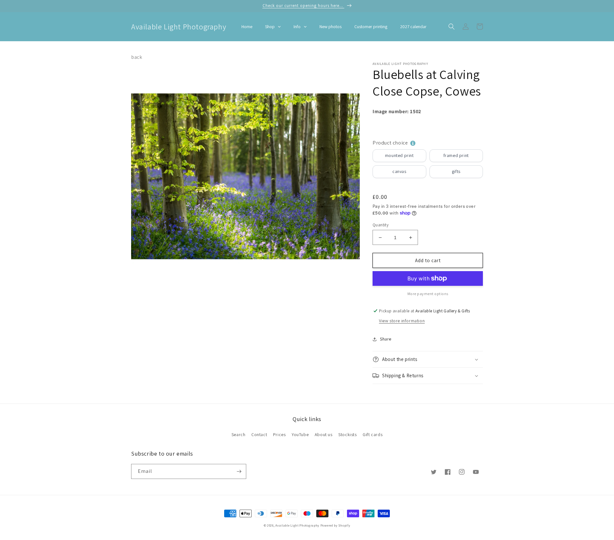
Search (239, 434)
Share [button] (385, 339)
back (136, 57)
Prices (279, 434)
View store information (402, 321)
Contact (259, 434)
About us (324, 434)
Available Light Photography (297, 525)
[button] (452, 27)
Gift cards (372, 434)
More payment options (427, 293)
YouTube (300, 434)
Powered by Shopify (335, 525)
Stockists (347, 434)
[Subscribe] (239, 471)
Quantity (381, 225)
